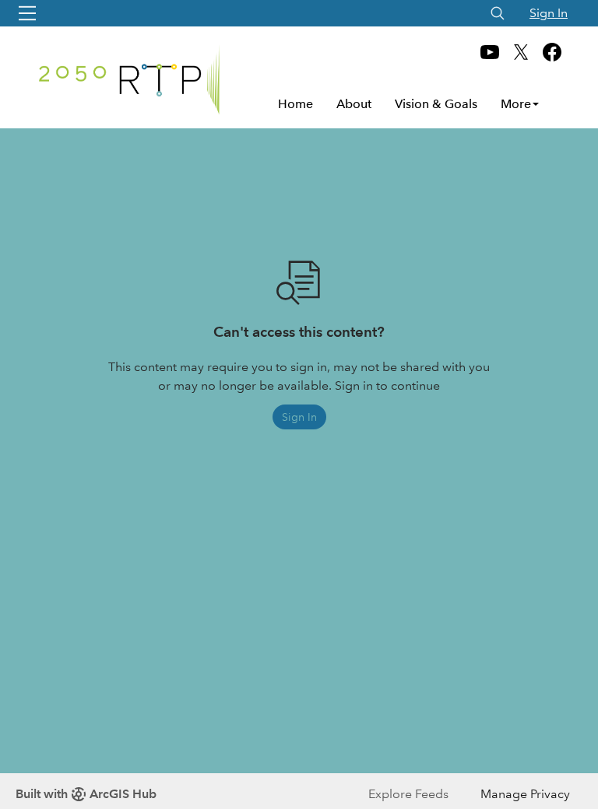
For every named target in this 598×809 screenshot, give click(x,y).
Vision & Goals (436, 103)
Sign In (548, 12)
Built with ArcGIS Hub (86, 793)
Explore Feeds (408, 793)
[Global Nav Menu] (27, 13)
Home (295, 103)
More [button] (516, 103)
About (353, 103)
